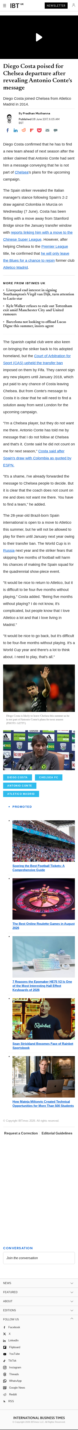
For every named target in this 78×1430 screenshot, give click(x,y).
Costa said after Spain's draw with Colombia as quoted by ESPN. (37, 458)
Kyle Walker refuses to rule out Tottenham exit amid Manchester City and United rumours (37, 310)
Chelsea (21, 172)
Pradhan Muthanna (36, 113)
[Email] (47, 130)
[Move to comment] (55, 130)
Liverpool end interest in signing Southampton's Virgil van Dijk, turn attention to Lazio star (38, 295)
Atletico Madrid (15, 267)
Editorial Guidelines (57, 1133)
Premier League (54, 246)
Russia (9, 550)
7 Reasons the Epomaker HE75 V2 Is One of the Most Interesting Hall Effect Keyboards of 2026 (42, 986)
